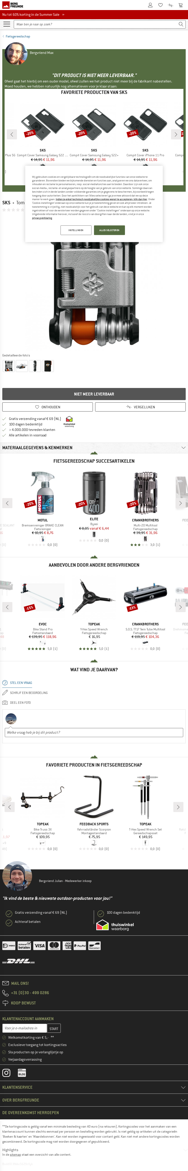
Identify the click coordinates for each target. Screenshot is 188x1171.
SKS (6, 202)
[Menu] (6, 23)
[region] (94, 204)
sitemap (15, 1154)
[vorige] (12, 134)
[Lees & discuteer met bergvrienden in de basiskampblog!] (25, 1073)
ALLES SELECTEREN (109, 230)
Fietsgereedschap (18, 36)
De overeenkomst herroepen (30, 1112)
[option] (94, 282)
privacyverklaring (42, 217)
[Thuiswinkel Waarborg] (115, 925)
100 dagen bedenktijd (25, 424)
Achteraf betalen (28, 921)
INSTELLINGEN (75, 230)
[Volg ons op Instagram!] (9, 1073)
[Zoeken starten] (181, 24)
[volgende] (176, 134)
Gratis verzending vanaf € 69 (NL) (35, 419)
